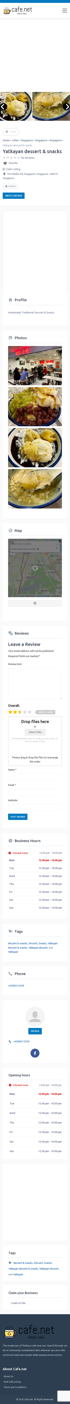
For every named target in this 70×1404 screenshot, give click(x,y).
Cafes (15, 140)
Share (12, 186)
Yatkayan (13, 951)
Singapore (27, 140)
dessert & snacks (17, 943)
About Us (8, 1376)
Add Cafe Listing (12, 1381)
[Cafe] (7, 132)
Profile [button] (35, 1031)
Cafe (13, 132)
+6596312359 (16, 985)
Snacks (42, 943)
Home (6, 140)
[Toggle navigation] (65, 10)
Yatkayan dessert (38, 947)
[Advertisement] (35, 55)
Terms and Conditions (15, 1387)
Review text (15, 664)
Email (12, 785)
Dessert (33, 943)
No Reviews (28, 157)
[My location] (35, 603)
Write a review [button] (13, 196)
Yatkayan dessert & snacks (23, 1268)
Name (12, 769)
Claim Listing (13, 169)
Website (12, 800)
